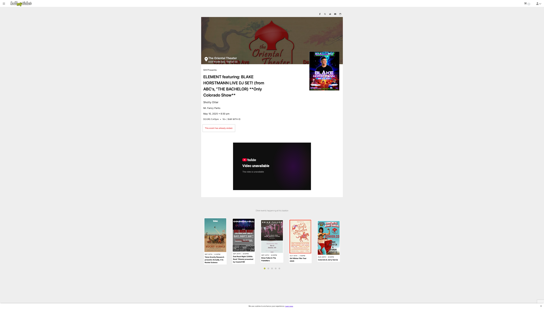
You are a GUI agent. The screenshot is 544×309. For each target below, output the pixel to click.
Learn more (289, 306)
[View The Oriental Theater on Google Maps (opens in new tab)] (206, 59)
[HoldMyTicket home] (21, 4)
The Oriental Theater (222, 58)
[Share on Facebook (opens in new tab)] (320, 14)
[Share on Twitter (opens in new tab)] (325, 14)
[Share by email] (335, 14)
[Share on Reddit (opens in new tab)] (330, 14)
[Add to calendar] (340, 14)
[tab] (264, 268)
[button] (4, 3)
